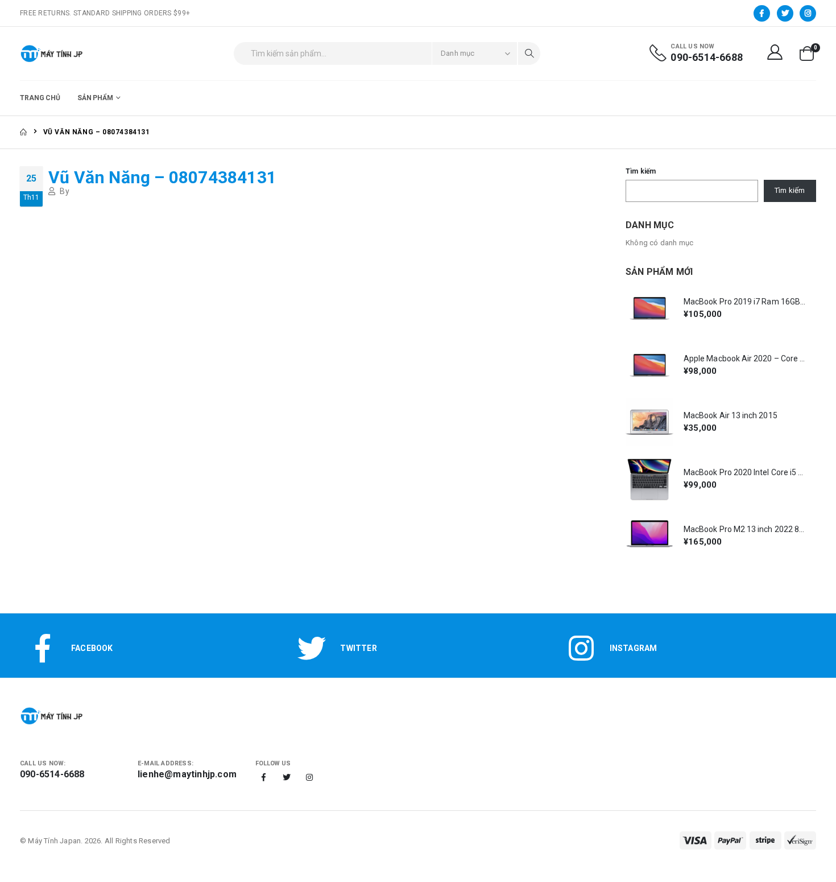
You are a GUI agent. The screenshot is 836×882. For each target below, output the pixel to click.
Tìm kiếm (641, 171)
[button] (807, 53)
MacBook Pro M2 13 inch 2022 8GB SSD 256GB (745, 529)
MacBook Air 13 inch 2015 (730, 415)
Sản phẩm (95, 98)
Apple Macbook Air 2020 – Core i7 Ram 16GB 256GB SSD (745, 358)
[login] (776, 53)
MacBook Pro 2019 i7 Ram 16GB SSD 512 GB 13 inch (745, 301)
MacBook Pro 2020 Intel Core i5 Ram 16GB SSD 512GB (745, 472)
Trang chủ (40, 98)
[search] (529, 53)
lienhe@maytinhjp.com (187, 774)
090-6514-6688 (707, 57)
